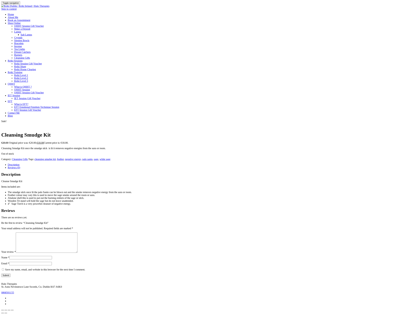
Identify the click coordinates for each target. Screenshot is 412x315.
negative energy (73, 159)
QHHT (11, 84)
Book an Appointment (19, 20)
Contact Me (14, 112)
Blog (10, 115)
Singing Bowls (21, 40)
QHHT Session (22, 89)
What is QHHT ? (23, 86)
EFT (10, 101)
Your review (8, 251)
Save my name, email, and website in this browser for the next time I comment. (45, 269)
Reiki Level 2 (21, 78)
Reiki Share (20, 66)
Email (5, 263)
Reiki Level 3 (21, 81)
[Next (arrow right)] (6, 313)
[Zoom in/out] (2, 310)
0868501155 (7, 292)
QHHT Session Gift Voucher (29, 26)
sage (96, 159)
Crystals (18, 37)
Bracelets (18, 43)
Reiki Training (15, 72)
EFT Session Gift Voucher (27, 110)
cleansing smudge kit (45, 159)
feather (60, 159)
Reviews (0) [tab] (14, 167)
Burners (18, 55)
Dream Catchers (22, 52)
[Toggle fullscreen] (6, 310)
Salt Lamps (26, 34)
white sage (105, 159)
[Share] (9, 310)
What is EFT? (21, 104)
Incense (18, 46)
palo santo (87, 159)
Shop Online (14, 23)
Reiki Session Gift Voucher (28, 63)
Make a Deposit (22, 29)
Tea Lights (19, 49)
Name (5, 257)
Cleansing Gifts (22, 57)
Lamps (17, 31)
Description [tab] (13, 164)
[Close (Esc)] (12, 310)
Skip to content (9, 9)
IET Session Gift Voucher (27, 98)
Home (11, 14)
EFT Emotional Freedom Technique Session (36, 107)
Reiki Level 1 (21, 75)
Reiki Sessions (15, 60)
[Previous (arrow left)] (2, 313)
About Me (13, 17)
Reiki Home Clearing (25, 69)
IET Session (14, 95)
